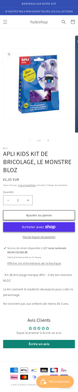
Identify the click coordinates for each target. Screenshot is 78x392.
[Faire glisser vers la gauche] (30, 140)
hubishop (22, 384)
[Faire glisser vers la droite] (48, 140)
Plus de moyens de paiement (39, 236)
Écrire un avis (39, 344)
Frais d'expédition (27, 185)
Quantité (8, 192)
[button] (5, 21)
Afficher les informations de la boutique (34, 263)
